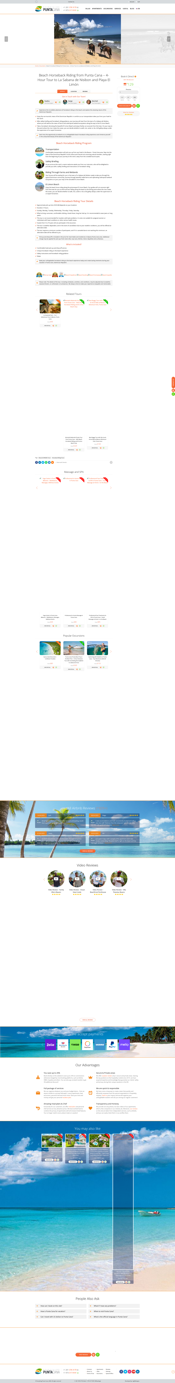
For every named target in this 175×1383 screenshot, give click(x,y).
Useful (125, 9)
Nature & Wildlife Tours (45, 458)
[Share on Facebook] (36, 462)
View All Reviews (87, 851)
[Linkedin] (138, 1371)
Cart (139, 2)
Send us (104, 1095)
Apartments (97, 9)
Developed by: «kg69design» (132, 1381)
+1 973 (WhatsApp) (93, 1381)
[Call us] (56, 102)
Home (36, 66)
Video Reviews (87, 865)
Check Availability (124, 106)
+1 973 (70, 10)
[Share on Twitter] (42, 462)
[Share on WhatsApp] (46, 462)
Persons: (128, 89)
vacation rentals (107, 1076)
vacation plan (67, 1097)
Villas (87, 9)
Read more (66, 823)
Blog (132, 9)
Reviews (108, 1369)
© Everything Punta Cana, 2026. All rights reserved (48, 1381)
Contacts (89, 1369)
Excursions (108, 9)
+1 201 (70, 7)
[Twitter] (125, 1371)
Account (132, 2)
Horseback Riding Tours (58, 458)
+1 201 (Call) (80, 1381)
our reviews (133, 1109)
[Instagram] (129, 1371)
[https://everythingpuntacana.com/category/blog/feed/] (52, 462)
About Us (89, 1371)
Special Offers (109, 1373)
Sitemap (108, 1371)
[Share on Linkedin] (39, 462)
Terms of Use (90, 1373)
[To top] (111, 462)
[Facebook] (121, 1371)
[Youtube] (133, 1371)
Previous (6, 39)
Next (168, 39)
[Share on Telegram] (49, 462)
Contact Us (71, 2)
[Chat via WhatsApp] (59, 102)
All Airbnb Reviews (87, 808)
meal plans (72, 1107)
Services (117, 9)
